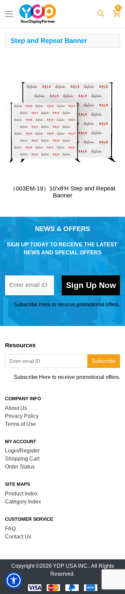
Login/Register (22, 450)
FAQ (10, 528)
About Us (16, 408)
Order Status (20, 466)
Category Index (23, 501)
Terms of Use (20, 424)
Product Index (21, 493)
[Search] (101, 14)
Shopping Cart (22, 458)
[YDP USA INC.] (37, 14)
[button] (14, 580)
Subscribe (91, 285)
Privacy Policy (22, 416)
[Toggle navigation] (9, 14)
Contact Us (18, 536)
